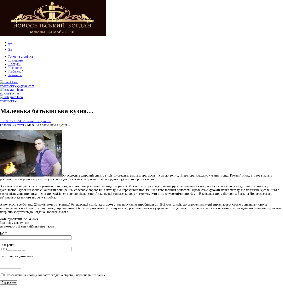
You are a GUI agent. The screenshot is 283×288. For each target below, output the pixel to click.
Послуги (14, 64)
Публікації (15, 71)
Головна (6, 125)
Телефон (7, 245)
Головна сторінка (20, 56)
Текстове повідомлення (16, 256)
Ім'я (3, 233)
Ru (10, 45)
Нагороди (15, 67)
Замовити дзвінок (38, 121)
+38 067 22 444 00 (13, 121)
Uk (10, 42)
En (10, 49)
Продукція (15, 60)
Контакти (15, 75)
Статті (19, 125)
